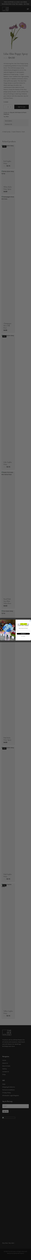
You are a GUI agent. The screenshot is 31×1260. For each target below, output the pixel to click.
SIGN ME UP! (23, 633)
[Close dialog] (30, 620)
